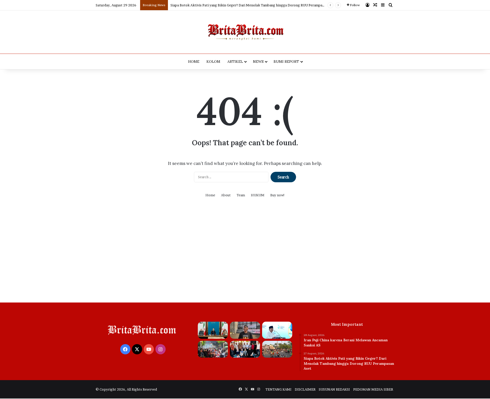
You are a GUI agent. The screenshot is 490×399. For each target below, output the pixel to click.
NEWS (258, 61)
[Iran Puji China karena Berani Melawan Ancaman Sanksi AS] (213, 330)
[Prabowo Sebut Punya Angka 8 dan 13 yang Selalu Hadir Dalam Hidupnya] (277, 330)
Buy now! (277, 195)
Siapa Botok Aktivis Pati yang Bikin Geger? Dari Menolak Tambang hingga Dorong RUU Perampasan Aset (252, 5)
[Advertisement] (245, 254)
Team (241, 195)
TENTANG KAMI (278, 389)
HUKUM (257, 195)
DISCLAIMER (305, 389)
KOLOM (213, 61)
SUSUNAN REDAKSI (334, 389)
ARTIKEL (235, 61)
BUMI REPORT (286, 61)
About (226, 195)
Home (210, 195)
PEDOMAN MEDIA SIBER (373, 389)
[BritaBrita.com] (245, 32)
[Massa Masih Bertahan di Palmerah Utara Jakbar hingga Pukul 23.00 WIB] (213, 349)
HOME (193, 61)
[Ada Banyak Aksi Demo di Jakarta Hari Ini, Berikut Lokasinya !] (277, 349)
